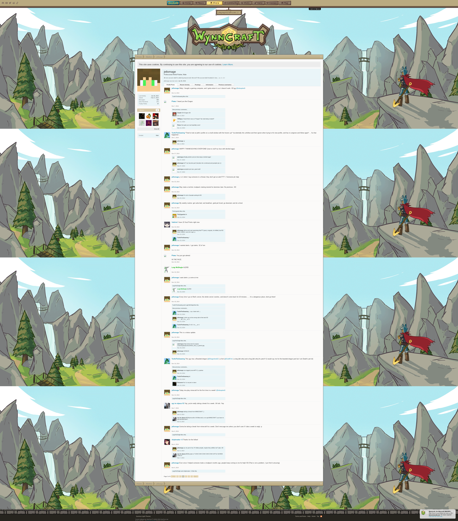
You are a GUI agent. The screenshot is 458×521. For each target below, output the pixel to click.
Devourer (180, 382)
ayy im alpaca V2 (178, 403)
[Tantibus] (155, 116)
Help (308, 516)
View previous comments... (180, 109)
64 (158, 103)
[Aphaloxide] (149, 116)
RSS (321, 516)
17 (157, 110)
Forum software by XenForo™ (151, 519)
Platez (174, 101)
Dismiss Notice (454, 511)
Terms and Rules (300, 516)
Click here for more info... (436, 516)
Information (209, 84)
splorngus (180, 157)
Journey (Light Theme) (143, 516)
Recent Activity (185, 84)
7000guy (179, 119)
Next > (196, 476)
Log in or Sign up (315, 9)
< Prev (173, 476)
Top (318, 516)
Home (314, 516)
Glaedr (179, 112)
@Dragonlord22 (213, 359)
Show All (156, 129)
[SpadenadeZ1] (149, 123)
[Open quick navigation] (321, 57)
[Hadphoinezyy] (142, 123)
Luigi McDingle (176, 285)
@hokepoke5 (240, 88)
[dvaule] (155, 123)
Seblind (174, 222)
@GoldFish (228, 359)
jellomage (175, 88)
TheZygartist (176, 211)
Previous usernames (225, 84)
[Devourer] (142, 116)
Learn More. (228, 64)
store (216, 3)
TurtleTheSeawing (177, 96)
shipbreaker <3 (177, 440)
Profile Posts (171, 84)
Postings (197, 84)
